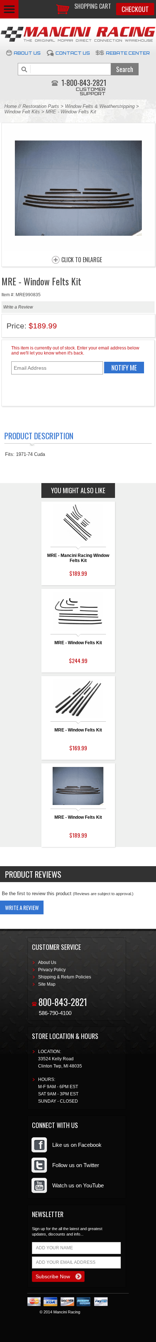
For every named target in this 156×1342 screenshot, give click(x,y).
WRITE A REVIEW (22, 907)
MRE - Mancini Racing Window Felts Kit (78, 558)
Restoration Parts (40, 106)
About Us (27, 53)
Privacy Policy (52, 969)
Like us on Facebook (77, 1145)
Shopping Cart (92, 6)
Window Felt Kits (22, 111)
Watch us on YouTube (78, 1185)
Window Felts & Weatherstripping (100, 106)
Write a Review (18, 307)
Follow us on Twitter (75, 1165)
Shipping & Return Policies (64, 977)
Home (10, 106)
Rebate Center (128, 53)
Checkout (135, 9)
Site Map (47, 984)
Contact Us (73, 53)
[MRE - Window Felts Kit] (78, 249)
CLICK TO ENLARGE (81, 260)
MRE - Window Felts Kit (78, 642)
